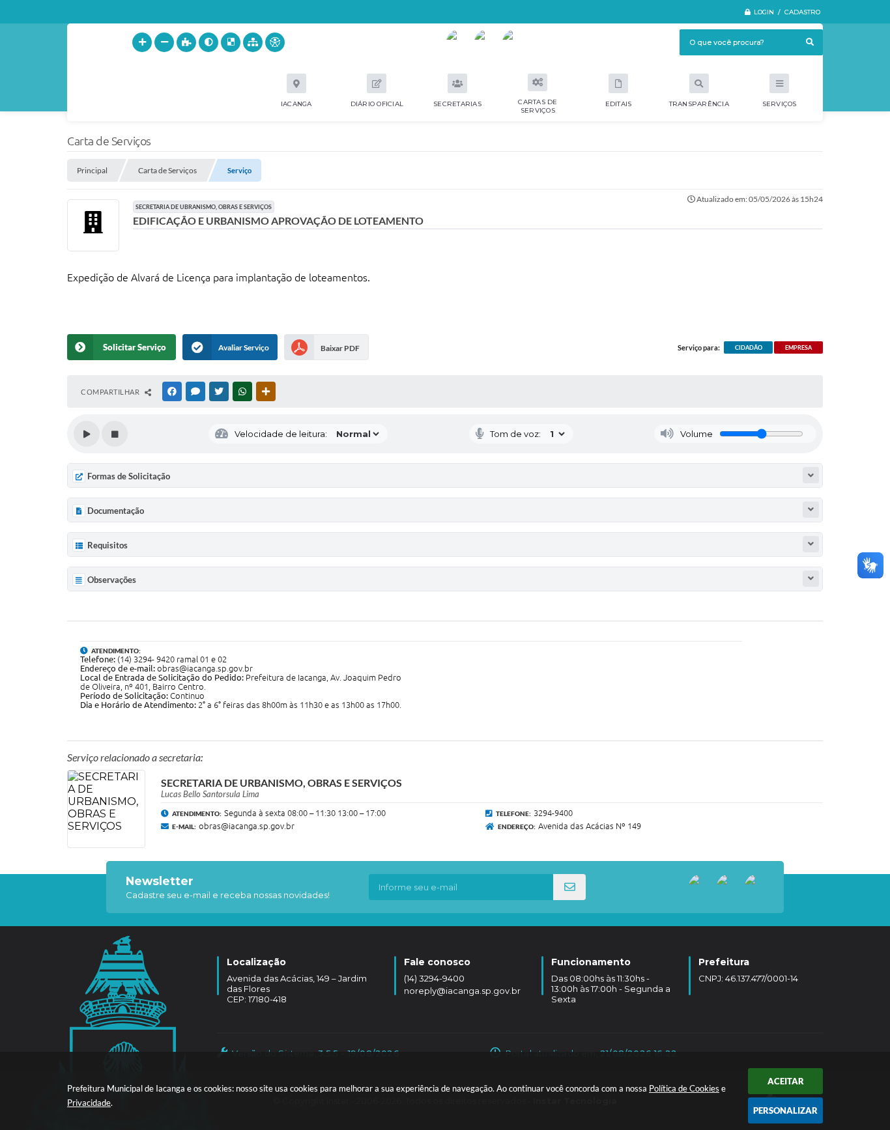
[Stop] (115, 434)
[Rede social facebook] (487, 42)
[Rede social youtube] (459, 42)
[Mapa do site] (253, 42)
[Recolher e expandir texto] (811, 475)
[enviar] (569, 887)
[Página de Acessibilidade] (275, 42)
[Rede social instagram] (515, 42)
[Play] (87, 434)
